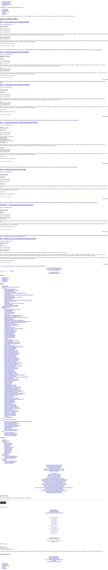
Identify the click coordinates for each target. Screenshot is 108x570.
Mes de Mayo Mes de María (9, 298)
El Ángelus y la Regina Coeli (9, 327)
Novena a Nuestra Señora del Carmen (11, 354)
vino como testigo (50, 167)
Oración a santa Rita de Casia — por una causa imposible (14, 374)
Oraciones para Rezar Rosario (9, 458)
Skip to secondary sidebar (6, 4)
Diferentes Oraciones (6, 278)
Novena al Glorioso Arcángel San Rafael (11, 357)
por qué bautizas (72, 49)
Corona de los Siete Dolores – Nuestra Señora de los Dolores (15, 322)
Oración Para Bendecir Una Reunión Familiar (12, 390)
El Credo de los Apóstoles (9, 329)
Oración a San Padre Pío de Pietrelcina (11, 373)
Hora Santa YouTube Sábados (9, 336)
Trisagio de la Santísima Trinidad (10, 415)
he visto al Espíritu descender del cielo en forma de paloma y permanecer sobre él (55, 202)
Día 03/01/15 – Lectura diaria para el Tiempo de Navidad (16, 205)
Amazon (69, 551)
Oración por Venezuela (8, 403)
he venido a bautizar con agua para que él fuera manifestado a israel (29, 202)
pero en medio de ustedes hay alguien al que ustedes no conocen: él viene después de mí (53, 49)
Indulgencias (4, 277)
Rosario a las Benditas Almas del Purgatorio (12, 425)
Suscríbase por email (54, 530)
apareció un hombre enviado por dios (23, 167)
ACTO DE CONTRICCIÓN (9, 312)
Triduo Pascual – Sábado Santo (10, 413)
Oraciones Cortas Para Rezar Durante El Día (12, 408)
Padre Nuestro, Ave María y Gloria (10, 410)
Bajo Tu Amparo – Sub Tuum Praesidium (11, 316)
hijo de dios (105, 235)
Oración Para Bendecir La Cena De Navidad (12, 387)
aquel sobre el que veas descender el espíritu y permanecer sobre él (29, 235)
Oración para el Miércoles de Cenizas (11, 392)
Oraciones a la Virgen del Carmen (10, 405)
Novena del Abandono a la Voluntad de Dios (12, 359)
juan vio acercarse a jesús (13, 236)
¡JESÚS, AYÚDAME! (8, 417)
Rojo (3, 420)
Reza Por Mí (6, 302)
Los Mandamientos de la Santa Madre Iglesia (12, 342)
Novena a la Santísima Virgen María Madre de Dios (13, 346)
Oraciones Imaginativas (8, 409)
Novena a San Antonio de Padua (10, 355)
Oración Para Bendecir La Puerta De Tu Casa (12, 388)
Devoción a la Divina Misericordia (10, 434)
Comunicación (4, 441)
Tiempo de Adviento (8, 167)
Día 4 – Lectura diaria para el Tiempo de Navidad (14, 52)
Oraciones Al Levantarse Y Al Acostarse (11, 407)
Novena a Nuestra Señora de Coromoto (11, 350)
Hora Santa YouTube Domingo (10, 331)
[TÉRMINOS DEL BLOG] (54, 510)
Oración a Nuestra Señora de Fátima (10, 368)
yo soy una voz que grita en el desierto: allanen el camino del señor (65, 167)
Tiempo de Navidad (8, 49)
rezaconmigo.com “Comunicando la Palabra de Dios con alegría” (11, 7)
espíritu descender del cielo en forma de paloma (49, 235)
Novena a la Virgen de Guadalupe (10, 347)
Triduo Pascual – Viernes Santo (10, 414)
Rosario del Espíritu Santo (9, 427)
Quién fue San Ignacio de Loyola (10, 301)
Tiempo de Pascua (7, 451)
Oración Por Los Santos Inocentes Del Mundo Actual (13, 399)
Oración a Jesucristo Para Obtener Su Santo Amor (13, 362)
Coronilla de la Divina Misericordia (10, 433)
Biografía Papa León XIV (9, 291)
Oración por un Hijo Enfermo (9, 401)
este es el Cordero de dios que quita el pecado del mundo (68, 235)
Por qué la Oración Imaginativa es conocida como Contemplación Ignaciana (17, 300)
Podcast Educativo (7, 444)
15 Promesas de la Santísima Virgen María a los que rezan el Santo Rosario (17, 421)
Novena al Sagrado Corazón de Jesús (11, 358)
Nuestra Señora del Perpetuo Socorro (11, 360)
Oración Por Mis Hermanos (9, 400)
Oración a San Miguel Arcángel (10, 372)
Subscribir (3, 502)
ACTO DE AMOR (7, 311)
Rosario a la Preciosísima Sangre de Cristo (12, 423)
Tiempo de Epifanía (7, 449)
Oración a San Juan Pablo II (9, 369)
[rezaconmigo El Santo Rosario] (54, 492)
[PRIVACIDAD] (54, 509)
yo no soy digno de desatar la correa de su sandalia (48, 120)
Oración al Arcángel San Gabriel (10, 375)
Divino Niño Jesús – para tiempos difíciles (11, 324)
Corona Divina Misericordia (9, 432)
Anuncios (4, 439)
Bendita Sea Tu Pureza (8, 318)
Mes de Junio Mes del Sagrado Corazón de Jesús (13, 297)
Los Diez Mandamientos (8, 341)
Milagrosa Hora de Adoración (9, 345)
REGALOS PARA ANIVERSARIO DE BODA (54, 559)
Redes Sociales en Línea (8, 463)
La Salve (6, 338)
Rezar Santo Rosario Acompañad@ (10, 422)
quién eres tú (78, 49)
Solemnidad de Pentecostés (9, 446)
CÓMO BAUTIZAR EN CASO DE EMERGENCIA (14, 320)
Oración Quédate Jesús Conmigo (10, 404)
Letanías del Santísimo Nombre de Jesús (11, 340)
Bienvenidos (4, 281)
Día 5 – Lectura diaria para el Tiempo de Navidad (14, 22)
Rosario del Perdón (7, 428)
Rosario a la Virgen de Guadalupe (10, 424)
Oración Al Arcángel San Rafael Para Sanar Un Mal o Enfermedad (16, 376)
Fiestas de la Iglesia (7, 442)
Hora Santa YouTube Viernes (9, 337)
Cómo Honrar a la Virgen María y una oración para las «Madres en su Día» (17, 321)
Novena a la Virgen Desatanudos (10, 348)
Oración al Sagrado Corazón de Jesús (11, 379)
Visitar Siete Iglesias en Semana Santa (11, 305)
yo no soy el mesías (60, 120)
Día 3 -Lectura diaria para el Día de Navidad (13, 169)
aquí (13, 45)
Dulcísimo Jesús (7, 326)
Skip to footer (4, 5)
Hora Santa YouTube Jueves (9, 332)
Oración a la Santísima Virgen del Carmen (11, 363)
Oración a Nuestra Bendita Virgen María (11, 367)
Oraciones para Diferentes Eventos (10, 457)
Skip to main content (6, 2)
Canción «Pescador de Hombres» (10, 292)
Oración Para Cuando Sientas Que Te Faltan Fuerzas (13, 391)
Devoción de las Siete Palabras (9, 323)
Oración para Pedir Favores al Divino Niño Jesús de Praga (14, 393)
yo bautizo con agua (84, 49)
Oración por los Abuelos (8, 397)
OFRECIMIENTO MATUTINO (10, 361)
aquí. (107, 231)
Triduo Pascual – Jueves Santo (9, 412)
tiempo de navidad (84, 81)
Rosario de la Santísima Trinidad (10, 419)
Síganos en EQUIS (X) (54, 524)
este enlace (22, 551)
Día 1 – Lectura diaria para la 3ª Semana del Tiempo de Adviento (19, 122)
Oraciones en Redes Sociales (9, 462)
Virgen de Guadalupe (8, 304)
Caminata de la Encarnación (9, 319)
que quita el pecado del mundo (84, 202)
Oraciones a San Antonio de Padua (10, 406)
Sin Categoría (4, 459)
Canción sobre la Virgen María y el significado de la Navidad (15, 293)
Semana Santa (7, 445)
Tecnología (4, 460)
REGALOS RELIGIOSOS (54, 556)
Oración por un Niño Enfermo (9, 402)
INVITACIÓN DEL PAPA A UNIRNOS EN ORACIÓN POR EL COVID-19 (18, 295)
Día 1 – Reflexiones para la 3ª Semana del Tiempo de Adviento (18, 238)
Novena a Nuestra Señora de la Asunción (11, 352)
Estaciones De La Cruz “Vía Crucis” (11, 330)
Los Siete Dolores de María (9, 296)
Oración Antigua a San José (9, 380)
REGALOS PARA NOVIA (54, 557)
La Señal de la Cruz (8, 339)
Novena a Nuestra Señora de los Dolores (11, 353)
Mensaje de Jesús (7, 344)
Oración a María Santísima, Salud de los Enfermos (13, 365)
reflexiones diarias (29, 266)
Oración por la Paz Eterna (9, 396)
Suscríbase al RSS (54, 527)
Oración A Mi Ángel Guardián (9, 366)
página (83, 551)
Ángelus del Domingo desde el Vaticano (11, 290)
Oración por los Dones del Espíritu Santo (11, 398)
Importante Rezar (5, 280)
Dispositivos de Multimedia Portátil (10, 461)
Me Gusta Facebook (54, 521)
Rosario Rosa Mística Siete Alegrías (10, 429)
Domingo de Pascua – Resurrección (10, 325)
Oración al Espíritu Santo (8, 377)
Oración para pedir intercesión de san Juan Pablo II (13, 394)
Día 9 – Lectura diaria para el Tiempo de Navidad (14, 84)
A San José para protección (9, 310)
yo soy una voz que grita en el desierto (95, 49)
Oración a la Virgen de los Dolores (10, 364)
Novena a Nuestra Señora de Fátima (10, 351)
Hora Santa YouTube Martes (9, 334)
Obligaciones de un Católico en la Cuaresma (10, 306)
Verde (3, 431)
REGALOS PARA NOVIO (54, 558)
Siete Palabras (4, 279)
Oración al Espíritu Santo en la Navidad (11, 378)
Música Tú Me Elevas (8, 299)
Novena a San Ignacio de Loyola (10, 356)
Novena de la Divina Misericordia (10, 435)
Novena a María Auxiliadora (9, 349)
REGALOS (54, 560)
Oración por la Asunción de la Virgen (11, 395)
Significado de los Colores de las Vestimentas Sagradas (14, 303)
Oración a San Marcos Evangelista (10, 371)
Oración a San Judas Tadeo (9, 370)
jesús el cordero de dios (33, 49)
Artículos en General (6, 440)
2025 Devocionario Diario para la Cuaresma (12, 309)
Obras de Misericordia (6, 307)
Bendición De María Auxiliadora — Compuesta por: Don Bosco (15, 317)
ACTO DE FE (7, 314)
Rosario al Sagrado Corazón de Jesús (11, 426)
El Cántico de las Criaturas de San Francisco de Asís (13, 328)
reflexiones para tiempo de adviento (39, 266)
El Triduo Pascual (7, 294)
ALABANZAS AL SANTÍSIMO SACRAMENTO (13, 315)
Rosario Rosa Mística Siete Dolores (10, 430)
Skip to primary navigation (7, 1)
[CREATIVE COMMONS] (54, 511)
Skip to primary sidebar (6, 3)
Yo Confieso (6, 416)
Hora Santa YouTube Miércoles (10, 335)
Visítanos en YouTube (54, 533)
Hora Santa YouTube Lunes (9, 333)
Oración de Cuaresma (8, 381)
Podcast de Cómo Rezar (8, 443)
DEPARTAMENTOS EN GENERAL (54, 561)
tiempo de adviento (43, 167)
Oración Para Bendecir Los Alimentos (11, 389)
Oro (3, 418)
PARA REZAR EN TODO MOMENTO (11, 411)
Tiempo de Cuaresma (8, 448)
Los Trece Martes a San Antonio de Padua (11, 343)
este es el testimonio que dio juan (23, 49)
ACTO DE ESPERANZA (9, 313)
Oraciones (4, 308)
